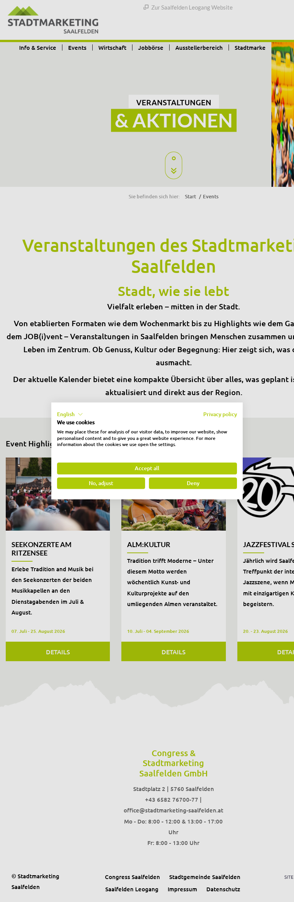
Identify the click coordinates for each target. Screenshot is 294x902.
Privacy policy (220, 414)
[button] (70, 414)
